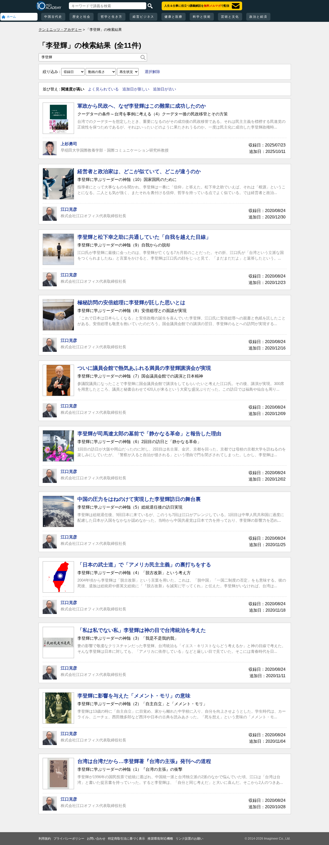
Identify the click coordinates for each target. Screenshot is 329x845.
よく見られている (103, 89)
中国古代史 (53, 17)
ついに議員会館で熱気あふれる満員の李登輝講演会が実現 (144, 368)
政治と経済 (258, 17)
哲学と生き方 (111, 17)
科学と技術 (202, 17)
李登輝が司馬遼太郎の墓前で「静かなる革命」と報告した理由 (149, 433)
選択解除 (152, 71)
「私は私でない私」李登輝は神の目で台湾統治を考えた (141, 630)
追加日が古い (164, 89)
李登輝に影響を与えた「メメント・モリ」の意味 (133, 696)
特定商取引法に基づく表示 (126, 838)
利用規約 (45, 838)
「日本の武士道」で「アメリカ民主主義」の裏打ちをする (144, 564)
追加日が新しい (135, 89)
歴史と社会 (81, 17)
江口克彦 (69, 209)
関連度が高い (72, 89)
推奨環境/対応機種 (160, 838)
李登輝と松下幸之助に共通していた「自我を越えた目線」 (144, 237)
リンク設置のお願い (189, 838)
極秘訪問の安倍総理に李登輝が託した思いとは (131, 302)
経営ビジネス (143, 17)
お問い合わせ (96, 838)
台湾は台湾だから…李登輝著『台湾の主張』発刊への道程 (144, 761)
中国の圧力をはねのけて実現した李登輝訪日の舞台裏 (139, 499)
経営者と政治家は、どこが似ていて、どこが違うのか (139, 171)
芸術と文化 (230, 17)
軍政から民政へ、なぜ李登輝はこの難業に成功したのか (141, 106)
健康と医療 (173, 17)
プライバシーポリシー (68, 838)
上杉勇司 (69, 144)
